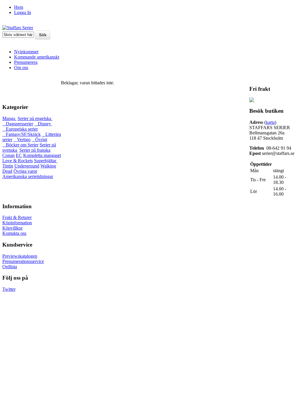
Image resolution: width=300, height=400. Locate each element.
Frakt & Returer (17, 217)
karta (270, 122)
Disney (43, 123)
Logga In (22, 12)
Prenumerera (26, 62)
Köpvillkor (12, 227)
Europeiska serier (20, 129)
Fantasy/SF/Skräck (21, 134)
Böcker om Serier (20, 144)
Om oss (21, 67)
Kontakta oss (14, 233)
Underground (26, 165)
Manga (9, 118)
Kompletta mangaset (42, 155)
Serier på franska (34, 150)
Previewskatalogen (19, 256)
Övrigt (39, 139)
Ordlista (9, 266)
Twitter (9, 289)
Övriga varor (25, 171)
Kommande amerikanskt (36, 56)
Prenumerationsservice (23, 261)
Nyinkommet (26, 51)
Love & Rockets (17, 160)
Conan (8, 155)
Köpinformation (17, 222)
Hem (18, 7)
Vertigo (21, 139)
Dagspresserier (17, 123)
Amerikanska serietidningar (27, 176)
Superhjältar (45, 160)
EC (19, 155)
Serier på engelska (35, 118)
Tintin (7, 165)
